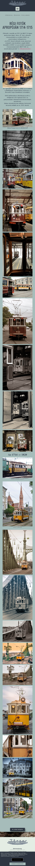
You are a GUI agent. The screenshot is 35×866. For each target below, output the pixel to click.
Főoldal (9, 15)
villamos (25, 15)
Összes (17, 15)
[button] (17, 9)
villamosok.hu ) (25, 49)
